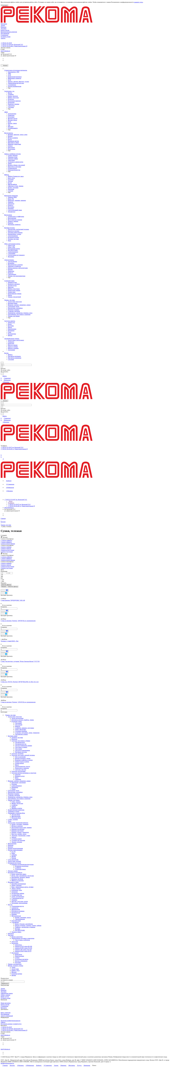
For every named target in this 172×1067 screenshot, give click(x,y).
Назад (10, 501)
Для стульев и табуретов (22, 940)
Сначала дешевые (6, 547)
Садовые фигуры (16, 895)
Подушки (18, 962)
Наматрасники (19, 956)
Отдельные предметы (21, 959)
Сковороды (14, 908)
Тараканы (18, 779)
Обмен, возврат (5, 995)
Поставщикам (5, 1014)
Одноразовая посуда (17, 906)
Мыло (17, 765)
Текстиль (10, 935)
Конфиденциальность (7, 1063)
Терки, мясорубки (20, 729)
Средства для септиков (18, 771)
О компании (4, 1006)
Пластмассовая (16, 920)
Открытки (14, 892)
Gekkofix (14, 855)
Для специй (18, 724)
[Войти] (1, 453)
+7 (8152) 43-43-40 (14, 46)
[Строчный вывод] (2, 588)
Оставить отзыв (5, 998)
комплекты (18, 945)
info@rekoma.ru (5, 51)
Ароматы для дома (17, 737)
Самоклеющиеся (16, 785)
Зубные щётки (19, 763)
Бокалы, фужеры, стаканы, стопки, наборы (28, 925)
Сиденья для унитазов (18, 840)
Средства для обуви (17, 753)
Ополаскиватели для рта (22, 766)
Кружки (17, 928)
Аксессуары (15, 969)
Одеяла (17, 957)
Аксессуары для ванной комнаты (18, 822)
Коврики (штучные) (17, 830)
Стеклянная (15, 922)
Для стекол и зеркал (21, 747)
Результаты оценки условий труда (11, 1024)
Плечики (14, 784)
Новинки (3, 990)
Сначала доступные (7, 551)
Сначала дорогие (6, 548)
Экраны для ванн (16, 842)
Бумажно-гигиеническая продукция (22, 864)
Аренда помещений (7, 1016)
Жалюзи (13, 972)
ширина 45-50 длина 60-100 (23, 946)
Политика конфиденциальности (10, 1020)
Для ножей (18, 723)
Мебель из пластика (17, 880)
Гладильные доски (13, 790)
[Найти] (2, 374)
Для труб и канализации (22, 750)
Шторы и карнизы (17, 826)
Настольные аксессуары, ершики (21, 827)
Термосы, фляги (16, 932)
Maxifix (13, 856)
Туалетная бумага (20, 869)
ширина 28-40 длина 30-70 (23, 951)
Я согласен (4, 5)
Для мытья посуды (20, 744)
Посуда (10, 904)
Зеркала (13, 837)
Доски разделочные (17, 718)
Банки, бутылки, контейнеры (24, 924)
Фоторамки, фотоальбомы (19, 903)
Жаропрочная (15, 909)
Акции (3, 988)
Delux (13, 853)
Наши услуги (5, 996)
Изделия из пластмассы (15, 872)
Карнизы (10, 845)
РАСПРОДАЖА (20, 930)
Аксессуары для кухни (15, 716)
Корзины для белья (17, 879)
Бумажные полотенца (21, 866)
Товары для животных (15, 964)
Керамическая (15, 912)
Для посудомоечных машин (23, 745)
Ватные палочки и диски (22, 758)
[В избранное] (5, 590)
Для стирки (18, 749)
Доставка (3, 991)
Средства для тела (20, 769)
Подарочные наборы (17, 893)
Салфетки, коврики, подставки (24, 728)
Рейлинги (11, 933)
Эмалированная (20, 919)
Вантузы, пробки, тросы (18, 834)
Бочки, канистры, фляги (18, 874)
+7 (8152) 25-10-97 (6, 43)
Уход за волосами (20, 757)
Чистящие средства (21, 752)
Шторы (13, 975)
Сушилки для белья (14, 795)
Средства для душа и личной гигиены (23, 755)
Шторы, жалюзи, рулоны (15, 965)
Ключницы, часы (16, 890)
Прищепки (14, 787)
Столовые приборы (21, 731)
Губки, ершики (16, 802)
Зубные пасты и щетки (22, 761)
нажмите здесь (138, 2)
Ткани (13, 967)
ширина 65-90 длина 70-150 (23, 948)
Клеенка (10, 847)
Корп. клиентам (5, 1012)
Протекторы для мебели (15, 792)
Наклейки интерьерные (18, 883)
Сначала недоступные (7, 550)
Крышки (14, 914)
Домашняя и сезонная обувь (16, 813)
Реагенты (14, 739)
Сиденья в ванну (16, 838)
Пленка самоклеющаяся (15, 850)
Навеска (17, 726)
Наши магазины (6, 1003)
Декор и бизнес (16, 888)
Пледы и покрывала (21, 961)
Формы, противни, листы (23, 917)
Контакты (4, 1008)
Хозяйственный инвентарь (16, 810)
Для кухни (14, 941)
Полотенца (14, 943)
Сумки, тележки (13, 819)
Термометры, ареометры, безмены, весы (20, 797)
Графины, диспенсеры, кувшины (25, 927)
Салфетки (14, 805)
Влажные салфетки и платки (24, 760)
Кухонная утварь (16, 721)
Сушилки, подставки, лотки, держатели (27, 732)
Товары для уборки (14, 800)
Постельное (15, 953)
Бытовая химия (12, 736)
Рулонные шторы (16, 973)
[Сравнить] (4, 593)
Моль (16, 777)
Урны (9, 821)
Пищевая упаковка (13, 794)
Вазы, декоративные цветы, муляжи (22, 887)
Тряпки (13, 806)
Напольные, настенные (18, 782)
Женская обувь (15, 816)
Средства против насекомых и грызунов (23, 773)
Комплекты (18, 954)
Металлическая (16, 916)
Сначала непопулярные (8, 543)
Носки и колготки (16, 936)
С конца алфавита (6, 542)
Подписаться (5, 983)
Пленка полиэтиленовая (15, 848)
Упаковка (14, 900)
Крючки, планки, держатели (20, 832)
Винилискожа (12, 843)
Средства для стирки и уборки (20, 741)
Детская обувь (15, 814)
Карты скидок (5, 1004)
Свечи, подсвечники (17, 896)
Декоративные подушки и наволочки (22, 938)
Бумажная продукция (14, 863)
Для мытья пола (20, 742)
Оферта (3, 1022)
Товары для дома (10, 715)
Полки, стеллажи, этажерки (19, 824)
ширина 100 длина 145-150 (23, 949)
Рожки (13, 789)
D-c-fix (13, 851)
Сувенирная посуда (17, 898)
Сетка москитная (13, 859)
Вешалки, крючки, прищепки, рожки (19, 781)
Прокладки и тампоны (22, 768)
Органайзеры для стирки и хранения (19, 798)
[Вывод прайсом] (3, 588)
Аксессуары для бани (14, 861)
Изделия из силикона (17, 911)
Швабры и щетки (16, 808)
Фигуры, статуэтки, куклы (19, 901)
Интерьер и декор (13, 882)
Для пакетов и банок (21, 734)
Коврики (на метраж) (17, 829)
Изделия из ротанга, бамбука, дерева (22, 720)
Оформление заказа (7, 993)
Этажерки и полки (13, 811)
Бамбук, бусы (15, 970)
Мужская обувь (16, 818)
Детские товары (13, 871)
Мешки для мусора (17, 803)
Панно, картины (16, 885)
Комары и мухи (20, 776)
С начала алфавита (6, 540)
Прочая (13, 858)
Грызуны (18, 774)
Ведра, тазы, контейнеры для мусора (22, 875)
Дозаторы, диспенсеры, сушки (20, 835)
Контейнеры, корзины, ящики (20, 877)
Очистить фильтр (13, 586)
